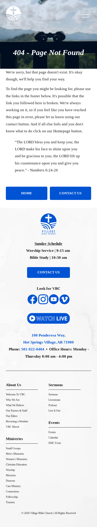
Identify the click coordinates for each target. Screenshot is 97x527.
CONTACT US (70, 193)
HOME (26, 193)
